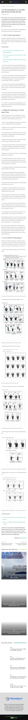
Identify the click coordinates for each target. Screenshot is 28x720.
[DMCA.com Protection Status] (14, 718)
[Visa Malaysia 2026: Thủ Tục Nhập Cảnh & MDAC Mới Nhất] (14, 565)
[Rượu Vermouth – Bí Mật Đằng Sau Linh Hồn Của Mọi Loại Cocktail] (14, 621)
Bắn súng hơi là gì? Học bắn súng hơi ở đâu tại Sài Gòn (6, 544)
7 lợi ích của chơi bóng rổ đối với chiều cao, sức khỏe (21, 544)
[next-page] (5, 638)
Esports (11, 684)
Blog (14, 574)
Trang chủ (3, 6)
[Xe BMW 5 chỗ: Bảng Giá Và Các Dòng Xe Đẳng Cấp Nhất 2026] (14, 593)
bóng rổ (3, 40)
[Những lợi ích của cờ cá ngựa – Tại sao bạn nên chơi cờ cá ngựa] (5, 686)
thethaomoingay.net (23, 537)
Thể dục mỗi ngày (9, 6)
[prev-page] (2, 638)
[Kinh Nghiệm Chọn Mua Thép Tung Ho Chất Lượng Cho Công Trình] (5, 676)
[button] (2, 2)
